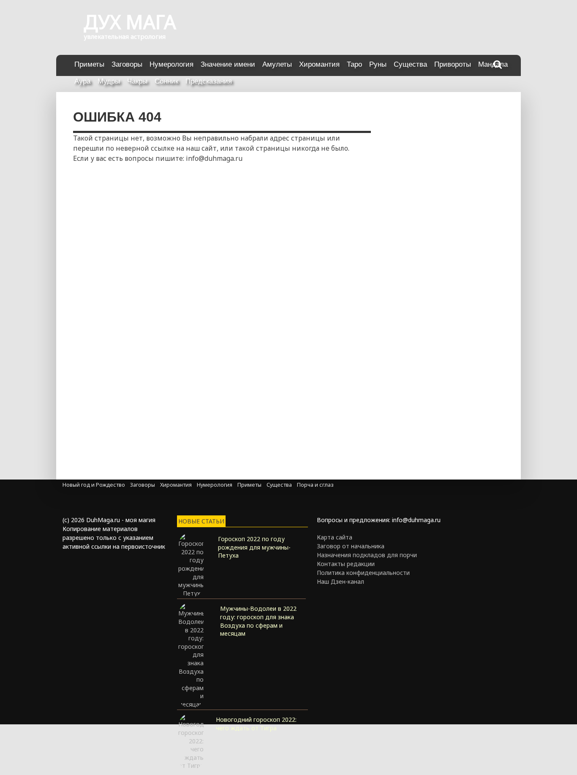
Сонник (166, 81)
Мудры (109, 81)
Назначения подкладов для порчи (367, 555)
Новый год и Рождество (94, 484)
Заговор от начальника (350, 546)
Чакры (137, 81)
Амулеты (277, 64)
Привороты (452, 64)
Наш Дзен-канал (340, 581)
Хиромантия (319, 64)
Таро (354, 64)
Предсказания (208, 81)
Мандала (493, 64)
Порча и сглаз (315, 484)
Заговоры (127, 64)
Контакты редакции (346, 564)
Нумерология (171, 64)
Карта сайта (334, 537)
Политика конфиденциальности (363, 573)
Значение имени (228, 64)
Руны (377, 64)
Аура (82, 81)
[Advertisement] (145, 223)
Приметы (89, 64)
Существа (410, 64)
